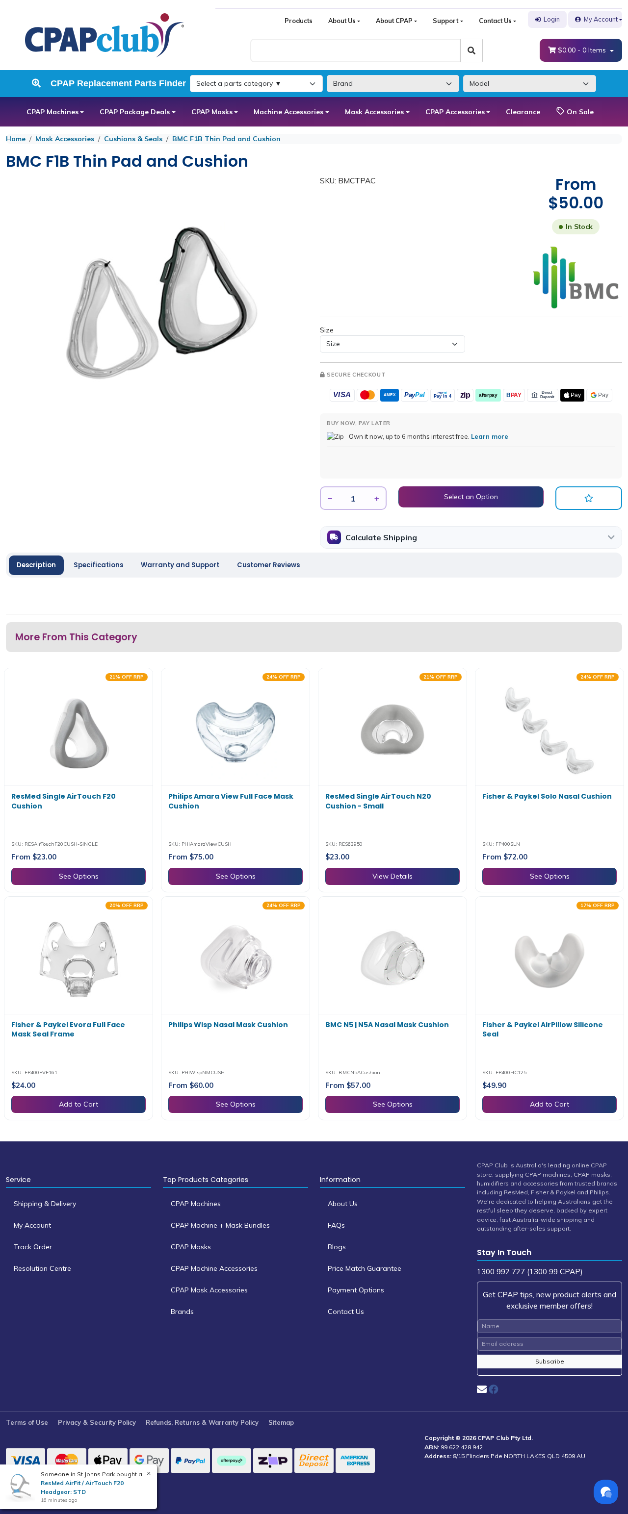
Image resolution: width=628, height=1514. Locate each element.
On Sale (579, 111)
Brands (182, 1311)
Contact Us (495, 21)
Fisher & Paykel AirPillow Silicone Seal (542, 1029)
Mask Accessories (374, 111)
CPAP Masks (212, 111)
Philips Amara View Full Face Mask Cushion (230, 801)
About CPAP (394, 21)
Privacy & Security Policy (97, 1422)
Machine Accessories (288, 111)
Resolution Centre (42, 1268)
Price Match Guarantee (364, 1268)
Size (327, 330)
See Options (79, 876)
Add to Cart (78, 1104)
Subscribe (549, 1361)
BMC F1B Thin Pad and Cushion (226, 138)
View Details (392, 876)
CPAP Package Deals (135, 111)
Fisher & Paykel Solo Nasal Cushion (547, 796)
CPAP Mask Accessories (209, 1290)
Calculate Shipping (381, 537)
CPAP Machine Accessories (214, 1268)
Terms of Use (27, 1422)
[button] (588, 498)
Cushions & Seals (133, 138)
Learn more (489, 436)
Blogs (337, 1246)
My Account (601, 19)
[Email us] (482, 1389)
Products (299, 21)
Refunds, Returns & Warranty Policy (202, 1422)
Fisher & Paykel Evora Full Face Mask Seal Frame (68, 1029)
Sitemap (281, 1422)
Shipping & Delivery (45, 1203)
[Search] (471, 50)
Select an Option (471, 496)
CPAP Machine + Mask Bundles (220, 1225)
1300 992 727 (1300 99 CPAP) (530, 1271)
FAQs (336, 1225)
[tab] (36, 565)
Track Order (33, 1246)
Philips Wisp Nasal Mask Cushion (228, 1025)
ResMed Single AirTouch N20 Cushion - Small (378, 801)
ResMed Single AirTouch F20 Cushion (63, 801)
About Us (342, 21)
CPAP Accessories (455, 111)
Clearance (523, 111)
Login (552, 19)
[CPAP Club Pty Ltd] (104, 34)
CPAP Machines (52, 111)
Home (16, 138)
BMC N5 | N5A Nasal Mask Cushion (387, 1025)
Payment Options (356, 1290)
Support (445, 21)
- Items (583, 50)
